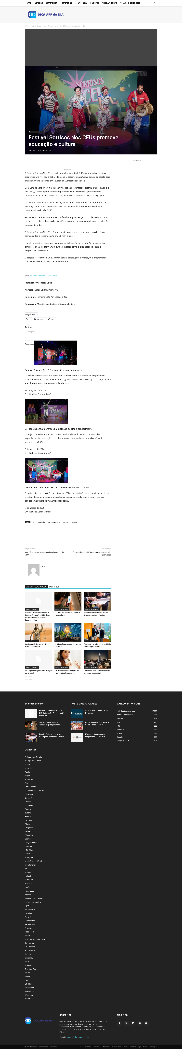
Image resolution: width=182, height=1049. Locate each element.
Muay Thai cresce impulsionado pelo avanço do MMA (44, 553)
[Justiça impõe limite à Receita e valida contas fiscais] (38, 632)
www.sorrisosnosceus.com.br (44, 275)
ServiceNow (81, 3)
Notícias (39, 3)
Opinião (28, 906)
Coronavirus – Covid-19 (34, 790)
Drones (28, 801)
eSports (28, 813)
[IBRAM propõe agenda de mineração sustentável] (38, 659)
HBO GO (28, 846)
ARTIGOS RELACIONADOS (36, 587)
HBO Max (29, 850)
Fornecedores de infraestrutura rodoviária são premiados (92, 553)
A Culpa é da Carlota (33, 757)
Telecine (28, 965)
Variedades (29, 987)
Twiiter (28, 976)
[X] (33, 161)
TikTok (27, 973)
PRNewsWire (30, 924)
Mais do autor (54, 587)
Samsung (29, 935)
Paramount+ (30, 909)
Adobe (27, 764)
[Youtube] (146, 1023)
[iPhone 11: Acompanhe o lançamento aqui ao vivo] (77, 737)
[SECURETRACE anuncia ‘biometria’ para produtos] (67, 601)
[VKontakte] (139, 1023)
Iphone (28, 872)
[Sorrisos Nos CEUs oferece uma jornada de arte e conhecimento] (68, 411)
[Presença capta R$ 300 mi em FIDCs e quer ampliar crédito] (97, 632)
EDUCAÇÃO (41, 522)
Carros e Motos (31, 787)
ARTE (33, 522)
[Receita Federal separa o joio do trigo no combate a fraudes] (97, 601)
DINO (33, 150)
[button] (154, 3)
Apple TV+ (29, 779)
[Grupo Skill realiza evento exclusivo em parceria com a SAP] (97, 659)
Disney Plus (29, 798)
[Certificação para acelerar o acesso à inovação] (67, 632)
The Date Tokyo (109, 3)
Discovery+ (29, 794)
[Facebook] (27, 161)
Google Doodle (31, 842)
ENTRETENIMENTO (54, 522)
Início (26, 26)
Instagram (29, 857)
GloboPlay (29, 835)
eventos (65, 522)
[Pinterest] (38, 161)
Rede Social (29, 932)
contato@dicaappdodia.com (78, 1037)
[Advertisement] (91, 47)
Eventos (28, 816)
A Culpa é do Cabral (33, 761)
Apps (29, 3)
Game (27, 831)
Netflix (27, 887)
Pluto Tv (28, 917)
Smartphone (52, 3)
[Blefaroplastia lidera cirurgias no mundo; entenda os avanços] (67, 659)
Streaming (67, 3)
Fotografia (29, 827)
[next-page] (30, 678)
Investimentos (31, 865)
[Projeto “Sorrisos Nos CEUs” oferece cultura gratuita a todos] (68, 470)
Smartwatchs (30, 950)
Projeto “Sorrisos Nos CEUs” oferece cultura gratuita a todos (57, 487)
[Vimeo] (132, 1023)
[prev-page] (26, 678)
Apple (27, 772)
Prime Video (30, 920)
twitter (27, 980)
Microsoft (29, 880)
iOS (26, 868)
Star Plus (28, 954)
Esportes (28, 809)
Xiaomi (27, 999)
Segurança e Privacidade (35, 939)
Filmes (27, 824)
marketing (74, 522)
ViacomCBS (29, 991)
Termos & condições (130, 3)
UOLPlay (28, 984)
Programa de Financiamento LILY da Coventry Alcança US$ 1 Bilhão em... (51, 712)
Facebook (29, 820)
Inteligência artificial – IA (35, 861)
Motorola (28, 883)
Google (28, 839)
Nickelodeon (30, 891)
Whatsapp (29, 995)
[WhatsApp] (44, 161)
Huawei (28, 854)
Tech (27, 961)
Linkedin (28, 876)
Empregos (29, 805)
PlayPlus (28, 913)
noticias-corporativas (33, 902)
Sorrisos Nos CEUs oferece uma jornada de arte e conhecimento (59, 428)
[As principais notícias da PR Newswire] (77, 713)
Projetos (94, 3)
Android (28, 768)
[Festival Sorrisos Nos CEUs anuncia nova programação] (68, 353)
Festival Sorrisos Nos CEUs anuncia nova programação (53, 370)
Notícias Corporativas (38, 26)
